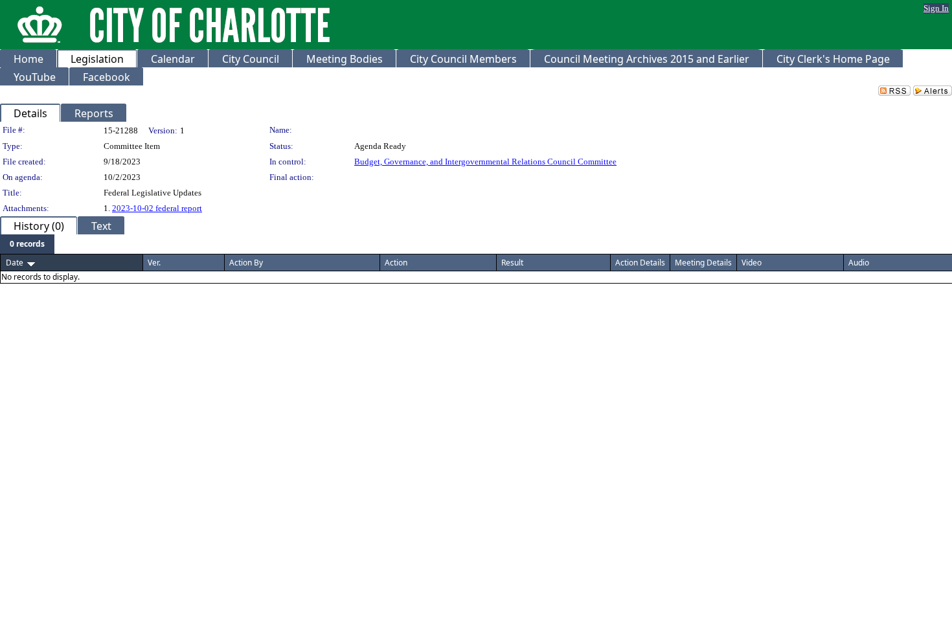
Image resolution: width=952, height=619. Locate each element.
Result (512, 262)
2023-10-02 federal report (157, 208)
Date (14, 262)
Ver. (154, 262)
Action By (246, 262)
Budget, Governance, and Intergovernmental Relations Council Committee (485, 161)
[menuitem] (27, 244)
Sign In (936, 8)
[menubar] (27, 244)
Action (396, 262)
